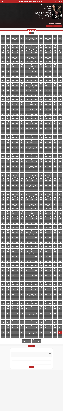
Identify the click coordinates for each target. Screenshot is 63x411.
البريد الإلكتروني (42, 357)
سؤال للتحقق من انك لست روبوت (42, 362)
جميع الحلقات (30, 1)
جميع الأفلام (26, 1)
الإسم (21, 357)
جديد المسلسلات (55, 21)
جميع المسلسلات (35, 1)
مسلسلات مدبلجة (21, 1)
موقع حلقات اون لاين (51, 23)
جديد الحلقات (60, 21)
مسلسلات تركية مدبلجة (41, 21)
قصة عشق (40, 1)
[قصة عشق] (58, 1)
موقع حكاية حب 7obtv (58, 23)
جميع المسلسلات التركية (48, 21)
